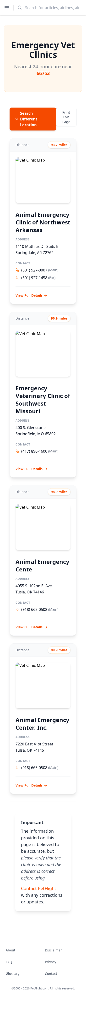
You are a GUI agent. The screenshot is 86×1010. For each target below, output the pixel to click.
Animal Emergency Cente (42, 565)
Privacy (50, 962)
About (10, 950)
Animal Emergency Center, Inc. (42, 723)
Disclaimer (53, 950)
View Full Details (29, 295)
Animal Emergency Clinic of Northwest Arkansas (43, 222)
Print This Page (66, 117)
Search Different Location (28, 119)
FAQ (9, 962)
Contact (51, 973)
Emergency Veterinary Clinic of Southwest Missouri (43, 399)
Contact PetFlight (38, 888)
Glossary (12, 973)
